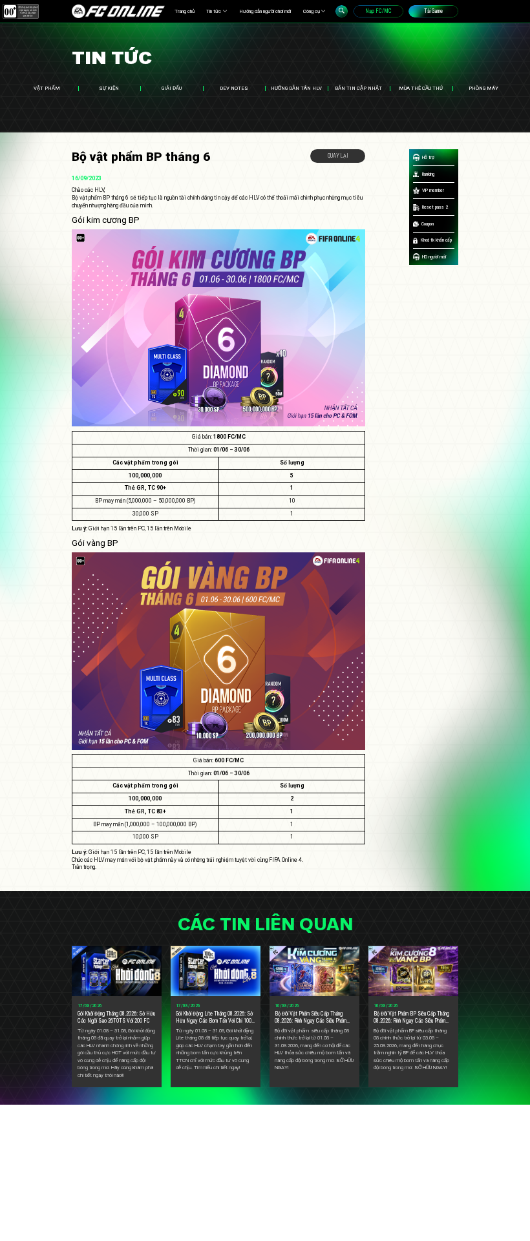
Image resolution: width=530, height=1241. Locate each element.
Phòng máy (483, 88)
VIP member (433, 190)
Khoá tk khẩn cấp (436, 240)
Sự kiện (109, 88)
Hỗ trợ (428, 157)
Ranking (428, 174)
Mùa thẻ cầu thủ (421, 88)
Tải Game (433, 11)
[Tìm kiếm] (341, 11)
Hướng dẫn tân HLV (296, 88)
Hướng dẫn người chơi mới (265, 11)
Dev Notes (234, 88)
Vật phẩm (47, 88)
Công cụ (311, 11)
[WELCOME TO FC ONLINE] (118, 11)
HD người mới (434, 257)
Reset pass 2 (435, 207)
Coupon (427, 224)
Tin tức (213, 11)
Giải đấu (172, 88)
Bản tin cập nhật (358, 88)
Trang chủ (185, 11)
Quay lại (338, 155)
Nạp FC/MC (378, 11)
